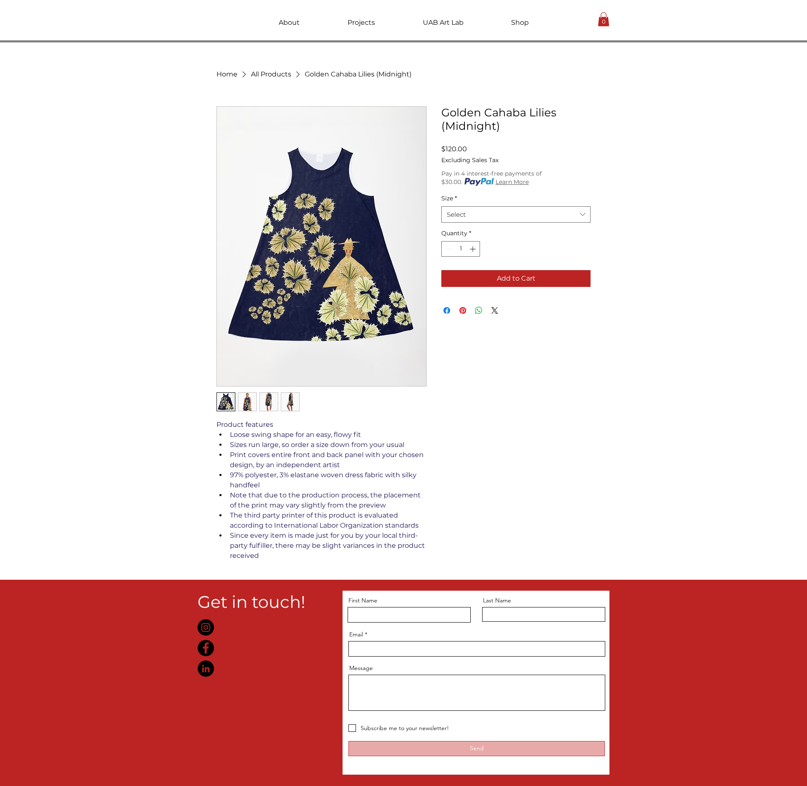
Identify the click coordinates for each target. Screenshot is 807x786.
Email (356, 634)
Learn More (512, 182)
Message (361, 668)
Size (449, 198)
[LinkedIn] (206, 668)
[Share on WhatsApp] (479, 310)
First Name (362, 600)
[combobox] (516, 214)
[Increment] (473, 249)
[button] (289, 22)
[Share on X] (495, 310)
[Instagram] (206, 627)
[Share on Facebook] (447, 310)
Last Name (497, 600)
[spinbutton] (460, 249)
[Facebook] (206, 648)
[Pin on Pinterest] (463, 310)
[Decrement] (448, 249)
